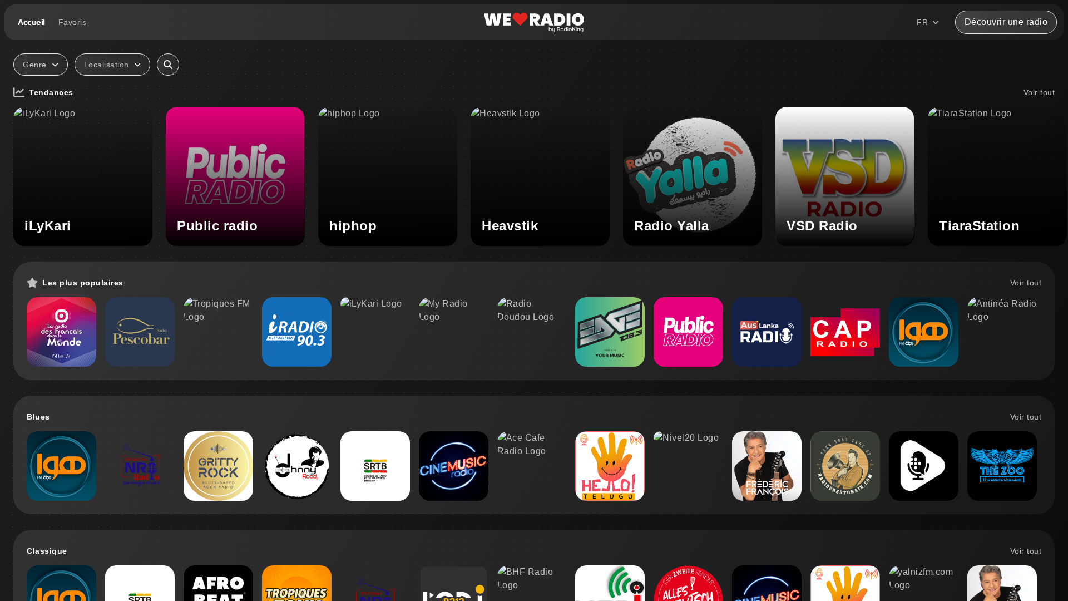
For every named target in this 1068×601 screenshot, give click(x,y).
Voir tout (1039, 92)
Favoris (72, 22)
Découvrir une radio (1006, 22)
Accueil (31, 22)
